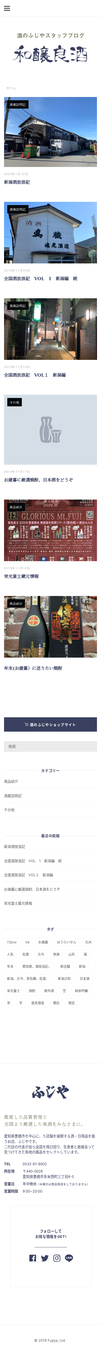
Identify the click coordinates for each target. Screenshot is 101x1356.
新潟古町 (64, 979)
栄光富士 (13, 991)
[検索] (91, 744)
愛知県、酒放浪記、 (36, 967)
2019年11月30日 (17, 270)
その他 (14, 402)
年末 (10, 967)
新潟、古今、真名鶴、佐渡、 (28, 979)
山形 (71, 954)
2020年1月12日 (16, 174)
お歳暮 (43, 942)
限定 (71, 1003)
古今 (41, 954)
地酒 (56, 954)
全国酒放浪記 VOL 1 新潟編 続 (40, 278)
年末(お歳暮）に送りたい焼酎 (33, 668)
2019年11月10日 (17, 568)
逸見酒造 (37, 1003)
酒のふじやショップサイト (52, 724)
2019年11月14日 (17, 366)
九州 (88, 942)
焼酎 (32, 991)
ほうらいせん (66, 942)
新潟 (82, 967)
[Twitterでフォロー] (45, 1259)
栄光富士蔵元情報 (21, 576)
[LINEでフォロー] (69, 1259)
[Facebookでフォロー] (33, 1259)
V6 (27, 942)
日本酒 (84, 979)
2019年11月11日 (17, 471)
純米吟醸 (81, 991)
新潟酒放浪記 (19, 182)
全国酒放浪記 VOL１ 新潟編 (35, 375)
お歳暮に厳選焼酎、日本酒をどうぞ (38, 480)
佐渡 (25, 954)
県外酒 (49, 991)
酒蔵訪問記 (18, 104)
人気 (10, 954)
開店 (56, 1003)
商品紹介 (16, 507)
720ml (11, 942)
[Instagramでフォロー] (57, 1259)
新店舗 (65, 967)
